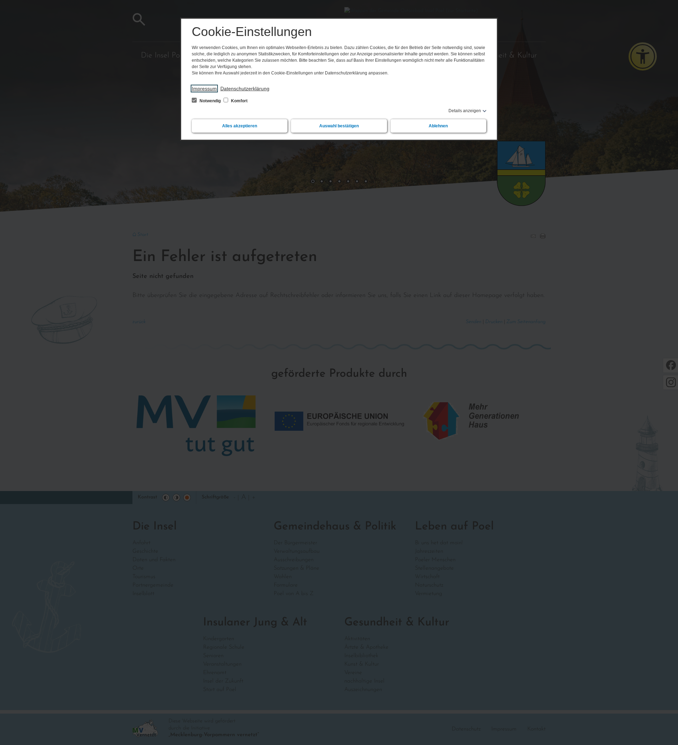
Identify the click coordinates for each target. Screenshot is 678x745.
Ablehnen (438, 125)
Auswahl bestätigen (339, 125)
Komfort (239, 100)
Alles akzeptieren (239, 125)
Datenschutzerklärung (244, 88)
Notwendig (210, 100)
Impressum (204, 88)
